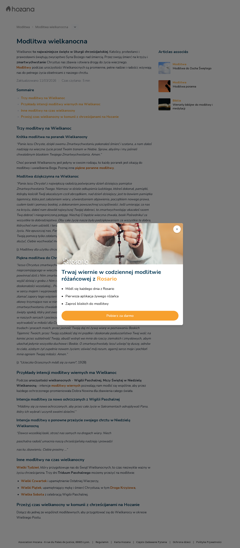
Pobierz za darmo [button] (120, 315)
